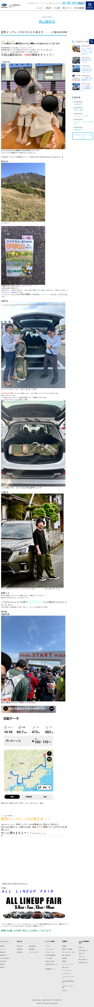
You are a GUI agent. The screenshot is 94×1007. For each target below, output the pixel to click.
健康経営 (64, 961)
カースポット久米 (33, 952)
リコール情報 (48, 958)
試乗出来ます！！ (79, 129)
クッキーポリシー (66, 973)
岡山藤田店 (47, 22)
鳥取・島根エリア (83, 950)
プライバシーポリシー (67, 970)
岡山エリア (81, 953)
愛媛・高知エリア (83, 962)
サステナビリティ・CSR (41, 3)
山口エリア (81, 956)
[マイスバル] (81, 3)
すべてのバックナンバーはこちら (83, 136)
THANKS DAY (78, 104)
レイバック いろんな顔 (81, 116)
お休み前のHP (5, 393)
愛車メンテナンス (67, 8)
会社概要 (31, 3)
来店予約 (74, 2)
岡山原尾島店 (32, 946)
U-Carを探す (57, 8)
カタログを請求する (5, 958)
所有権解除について (50, 969)
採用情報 (51, 3)
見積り (64, 2)
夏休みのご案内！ (79, 110)
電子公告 (64, 990)
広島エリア (81, 947)
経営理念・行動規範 (67, 949)
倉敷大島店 (19, 952)
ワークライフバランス (67, 964)
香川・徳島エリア (83, 959)
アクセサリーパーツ (50, 952)
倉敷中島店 (32, 949)
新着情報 (2, 946)
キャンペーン (40, 8)
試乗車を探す (3, 955)
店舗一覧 (90, 7)
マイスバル (48, 946)
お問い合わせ (58, 3)
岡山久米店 (19, 946)
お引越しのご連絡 (49, 961)
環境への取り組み (66, 955)
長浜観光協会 (14, 292)
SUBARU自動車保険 (79, 8)
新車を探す (48, 8)
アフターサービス (49, 949)
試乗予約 (69, 2)
